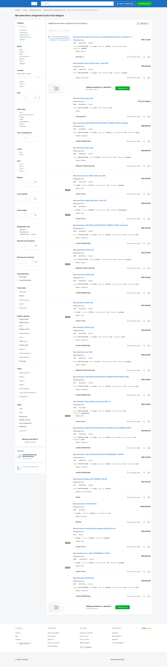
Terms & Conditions (53, 633)
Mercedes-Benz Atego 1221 (83, 302)
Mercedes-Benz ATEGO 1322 (83, 274)
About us (18, 633)
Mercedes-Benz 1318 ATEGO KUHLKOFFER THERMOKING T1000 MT (98, 454)
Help (16, 636)
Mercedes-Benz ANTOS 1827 (83, 578)
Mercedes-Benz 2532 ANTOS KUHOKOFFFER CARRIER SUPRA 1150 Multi (100, 123)
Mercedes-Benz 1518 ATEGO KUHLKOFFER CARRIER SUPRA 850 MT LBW (101, 377)
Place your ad (122, 88)
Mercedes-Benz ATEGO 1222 (83, 327)
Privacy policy (52, 636)
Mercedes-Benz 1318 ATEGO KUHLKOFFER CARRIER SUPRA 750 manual (100, 225)
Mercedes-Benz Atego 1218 (83, 148)
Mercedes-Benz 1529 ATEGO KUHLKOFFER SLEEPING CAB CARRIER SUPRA (102, 428)
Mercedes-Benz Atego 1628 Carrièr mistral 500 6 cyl (92, 401)
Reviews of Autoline (53, 643)
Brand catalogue (53, 646)
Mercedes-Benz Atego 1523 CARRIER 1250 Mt (90, 479)
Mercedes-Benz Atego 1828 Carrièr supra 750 (89, 200)
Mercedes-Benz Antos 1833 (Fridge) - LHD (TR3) (90, 63)
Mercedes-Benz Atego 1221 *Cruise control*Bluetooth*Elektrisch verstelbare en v (102, 37)
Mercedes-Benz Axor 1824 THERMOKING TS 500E (91, 553)
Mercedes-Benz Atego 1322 (83, 98)
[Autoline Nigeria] (22, 3)
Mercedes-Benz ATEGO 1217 (83, 250)
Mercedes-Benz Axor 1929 (82, 352)
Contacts (18, 639)
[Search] (43, 3)
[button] (144, 57)
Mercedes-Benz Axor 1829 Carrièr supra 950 (89, 176)
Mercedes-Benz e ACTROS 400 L (85, 504)
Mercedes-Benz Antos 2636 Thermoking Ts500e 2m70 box (94, 528)
